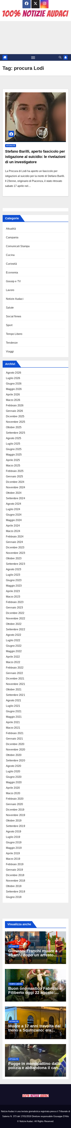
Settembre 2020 (15, 760)
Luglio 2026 (13, 378)
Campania (12, 237)
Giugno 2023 (13, 580)
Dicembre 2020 (15, 744)
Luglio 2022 (13, 640)
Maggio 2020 (14, 782)
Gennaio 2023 (14, 607)
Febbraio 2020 (15, 798)
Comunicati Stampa (18, 246)
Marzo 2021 (13, 727)
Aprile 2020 (13, 787)
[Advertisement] (35, 37)
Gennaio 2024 (14, 542)
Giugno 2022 (13, 645)
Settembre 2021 (15, 695)
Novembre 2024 (15, 487)
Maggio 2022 (14, 651)
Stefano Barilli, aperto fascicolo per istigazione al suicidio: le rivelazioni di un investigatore (35, 156)
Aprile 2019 (13, 853)
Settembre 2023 (15, 563)
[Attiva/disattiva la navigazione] (33, 57)
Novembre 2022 (15, 618)
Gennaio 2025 (14, 476)
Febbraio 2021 (15, 733)
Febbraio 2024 (15, 536)
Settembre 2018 (15, 891)
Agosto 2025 (13, 438)
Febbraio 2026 (15, 405)
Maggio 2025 (14, 454)
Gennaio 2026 (14, 410)
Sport (9, 325)
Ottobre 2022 (13, 624)
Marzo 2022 (13, 662)
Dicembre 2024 (15, 481)
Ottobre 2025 (13, 427)
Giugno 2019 (13, 842)
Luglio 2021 (13, 705)
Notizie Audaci (14, 298)
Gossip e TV (13, 281)
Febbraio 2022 (15, 667)
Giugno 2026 (13, 383)
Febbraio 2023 (15, 602)
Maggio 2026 (14, 389)
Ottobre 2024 (13, 492)
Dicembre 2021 (15, 678)
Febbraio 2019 (15, 864)
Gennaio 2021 (14, 738)
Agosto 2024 (13, 503)
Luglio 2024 (13, 509)
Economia (12, 272)
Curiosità (11, 263)
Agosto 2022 (13, 634)
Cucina (10, 255)
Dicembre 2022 (15, 613)
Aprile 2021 (13, 722)
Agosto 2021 (13, 700)
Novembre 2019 (15, 815)
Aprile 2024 (13, 525)
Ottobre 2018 (13, 886)
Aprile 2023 (13, 591)
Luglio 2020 (13, 771)
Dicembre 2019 (15, 809)
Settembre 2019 (15, 826)
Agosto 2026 (13, 372)
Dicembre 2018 (15, 875)
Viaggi (10, 351)
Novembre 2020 (15, 749)
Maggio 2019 (14, 847)
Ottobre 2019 (13, 820)
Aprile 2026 (13, 394)
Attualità (10, 145)
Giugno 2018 (13, 897)
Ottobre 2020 (13, 755)
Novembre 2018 (15, 880)
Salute (10, 307)
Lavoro (10, 290)
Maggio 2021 (14, 716)
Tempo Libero (14, 334)
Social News (13, 316)
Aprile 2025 (13, 460)
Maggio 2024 (14, 520)
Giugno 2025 (13, 449)
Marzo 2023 (13, 596)
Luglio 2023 (13, 574)
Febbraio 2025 (15, 471)
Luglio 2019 (13, 837)
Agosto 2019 (13, 831)
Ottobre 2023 (13, 558)
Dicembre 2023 (15, 547)
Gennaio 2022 (14, 673)
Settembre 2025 (15, 432)
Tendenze (12, 342)
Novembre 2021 (15, 684)
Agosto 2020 (13, 766)
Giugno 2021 (13, 711)
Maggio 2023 (14, 585)
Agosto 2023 (13, 569)
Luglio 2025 (13, 443)
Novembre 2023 (15, 553)
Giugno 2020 (13, 776)
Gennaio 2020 (14, 804)
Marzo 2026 (13, 400)
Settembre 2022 (15, 629)
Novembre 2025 (15, 421)
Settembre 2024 (15, 498)
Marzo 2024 (13, 531)
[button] (60, 57)
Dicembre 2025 (15, 416)
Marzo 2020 (13, 793)
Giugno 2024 (13, 514)
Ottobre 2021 (13, 689)
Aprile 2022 (13, 656)
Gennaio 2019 (14, 869)
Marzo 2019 (13, 858)
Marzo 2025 (13, 465)
